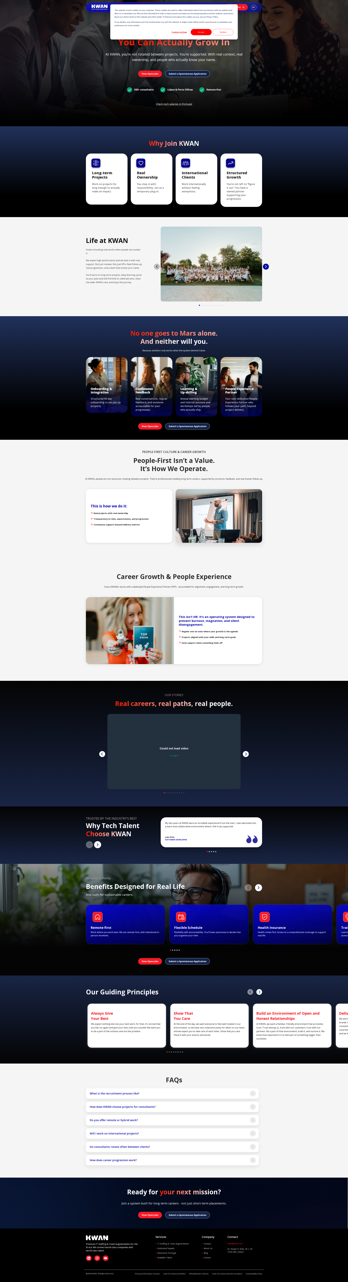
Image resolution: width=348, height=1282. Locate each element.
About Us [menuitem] (208, 1248)
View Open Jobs (150, 73)
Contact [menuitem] (207, 1257)
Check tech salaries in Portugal (174, 104)
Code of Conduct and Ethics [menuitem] (174, 1273)
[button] (199, 305)
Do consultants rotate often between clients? (120, 1147)
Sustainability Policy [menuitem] (254, 1273)
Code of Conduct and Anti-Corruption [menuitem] (227, 1273)
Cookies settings (179, 32)
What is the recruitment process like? (114, 1093)
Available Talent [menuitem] (164, 1257)
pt (254, 7)
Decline (223, 32)
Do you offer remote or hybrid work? (114, 1120)
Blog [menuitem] (206, 1253)
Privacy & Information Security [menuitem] (147, 1273)
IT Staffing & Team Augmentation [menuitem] (173, 1243)
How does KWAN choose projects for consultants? (123, 1107)
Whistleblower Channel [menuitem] (198, 1273)
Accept (201, 32)
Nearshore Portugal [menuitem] (166, 1253)
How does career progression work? (113, 1160)
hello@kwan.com (235, 1243)
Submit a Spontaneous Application (187, 73)
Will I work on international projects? (114, 1133)
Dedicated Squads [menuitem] (165, 1248)
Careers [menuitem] (207, 1243)
